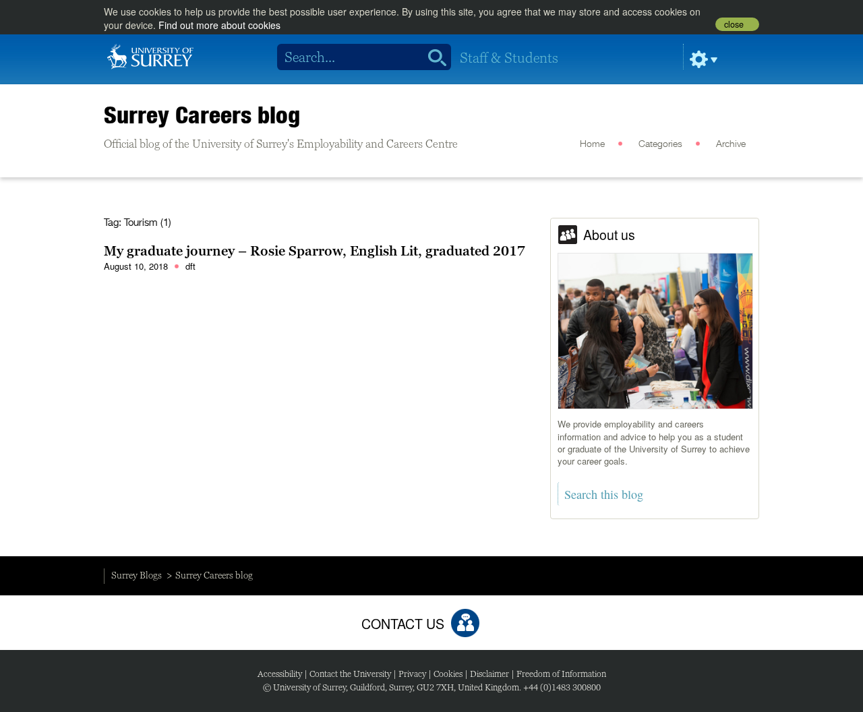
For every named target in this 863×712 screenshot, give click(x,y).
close (734, 24)
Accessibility (280, 674)
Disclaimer (489, 674)
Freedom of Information (561, 674)
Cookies (448, 674)
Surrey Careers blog (202, 114)
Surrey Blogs (136, 575)
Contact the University (350, 674)
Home (592, 144)
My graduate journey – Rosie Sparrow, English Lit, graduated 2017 (314, 250)
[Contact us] (465, 623)
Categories (660, 144)
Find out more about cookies (219, 25)
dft (190, 266)
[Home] (150, 55)
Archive (731, 144)
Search (432, 57)
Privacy (412, 674)
